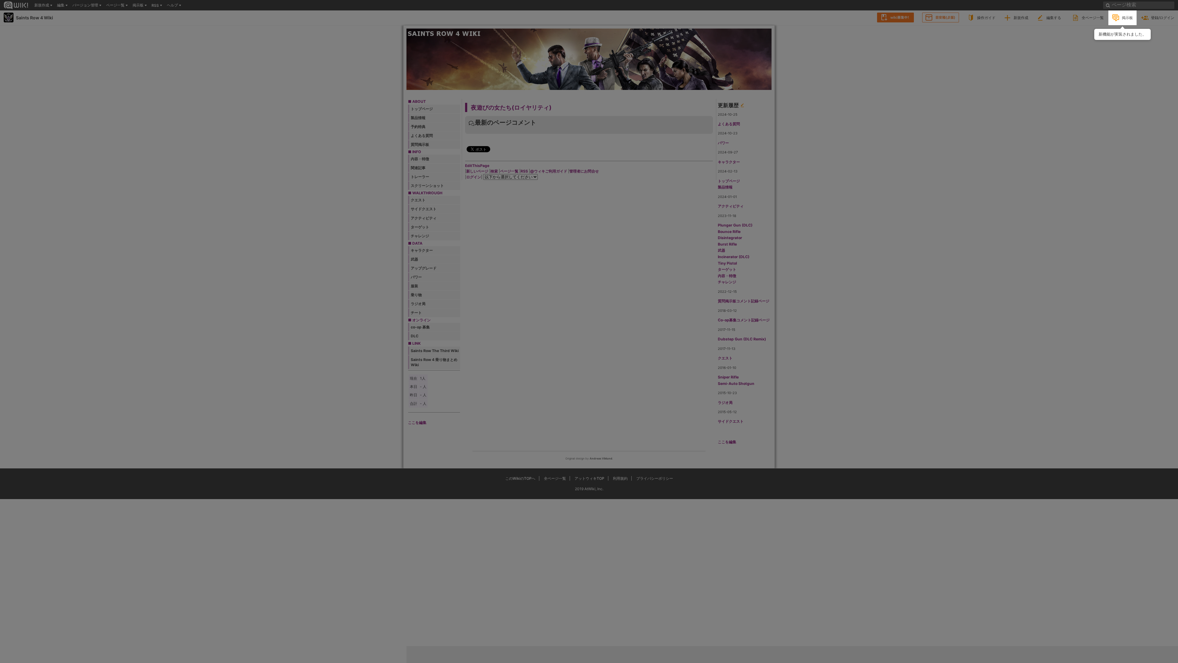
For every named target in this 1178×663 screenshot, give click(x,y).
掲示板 (1127, 17)
